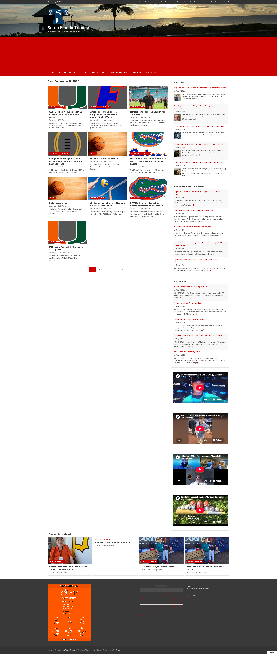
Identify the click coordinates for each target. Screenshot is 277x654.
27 (174, 604)
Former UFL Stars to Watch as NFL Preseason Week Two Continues (198, 319)
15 (143, 600)
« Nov (142, 613)
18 (162, 600)
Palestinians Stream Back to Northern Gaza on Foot (192, 208)
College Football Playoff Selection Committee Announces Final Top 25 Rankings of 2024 (66, 161)
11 (162, 596)
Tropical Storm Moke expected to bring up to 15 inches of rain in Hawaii (199, 108)
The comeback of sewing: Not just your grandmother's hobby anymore (199, 126)
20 (174, 600)
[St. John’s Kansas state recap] (107, 144)
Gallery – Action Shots (162, 2)
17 (155, 600)
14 (180, 596)
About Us (137, 73)
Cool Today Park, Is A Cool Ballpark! (157, 564)
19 (168, 600)
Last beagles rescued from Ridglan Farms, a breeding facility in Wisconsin (200, 144)
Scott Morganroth (57, 559)
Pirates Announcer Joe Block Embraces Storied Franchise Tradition (68, 565)
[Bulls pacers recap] (67, 188)
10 (155, 596)
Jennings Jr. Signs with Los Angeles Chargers (190, 303)
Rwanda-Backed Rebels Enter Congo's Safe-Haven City (193, 192)
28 (180, 604)
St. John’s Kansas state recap (104, 158)
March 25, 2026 (192, 570)
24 (155, 604)
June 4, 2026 (99, 543)
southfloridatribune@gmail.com (197, 586)
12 (168, 596)
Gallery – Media (208, 2)
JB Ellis (93, 153)
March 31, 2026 (146, 567)
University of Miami (57, 106)
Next (121, 269)
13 (174, 596)
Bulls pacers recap (58, 203)
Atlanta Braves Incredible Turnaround (112, 540)
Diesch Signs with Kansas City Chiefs (187, 336)
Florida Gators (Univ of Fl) (100, 106)
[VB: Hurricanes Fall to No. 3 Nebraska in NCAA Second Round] (107, 188)
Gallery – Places (176, 2)
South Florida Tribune (68, 27)
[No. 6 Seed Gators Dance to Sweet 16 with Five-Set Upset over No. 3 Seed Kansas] (148, 144)
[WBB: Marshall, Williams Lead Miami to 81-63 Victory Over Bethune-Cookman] (67, 97)
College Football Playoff (59, 153)
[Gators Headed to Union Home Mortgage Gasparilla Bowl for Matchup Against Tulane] (107, 97)
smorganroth (67, 120)
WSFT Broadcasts (119, 73)
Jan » (181, 613)
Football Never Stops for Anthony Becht (188, 287)
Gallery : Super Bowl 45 (222, 2)
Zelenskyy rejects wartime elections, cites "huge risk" (192, 163)
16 (149, 600)
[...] (196, 101)
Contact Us (151, 73)
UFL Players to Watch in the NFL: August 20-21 (190, 352)
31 (155, 608)
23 (149, 604)
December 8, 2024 (55, 120)
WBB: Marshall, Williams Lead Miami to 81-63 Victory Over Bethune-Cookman (66, 114)
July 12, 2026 (53, 570)
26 (168, 604)
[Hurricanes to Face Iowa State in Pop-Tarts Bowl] (148, 97)
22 (143, 604)
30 (149, 608)
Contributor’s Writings (93, 73)
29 (143, 608)
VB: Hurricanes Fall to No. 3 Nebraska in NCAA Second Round (107, 204)
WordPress (116, 648)
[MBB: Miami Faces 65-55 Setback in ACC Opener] (67, 232)
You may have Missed (60, 532)
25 (162, 604)
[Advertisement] (138, 53)
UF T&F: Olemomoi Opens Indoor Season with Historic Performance (146, 204)
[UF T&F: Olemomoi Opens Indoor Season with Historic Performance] (148, 188)
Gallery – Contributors (146, 2)
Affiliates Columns (68, 73)
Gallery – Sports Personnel (192, 2)
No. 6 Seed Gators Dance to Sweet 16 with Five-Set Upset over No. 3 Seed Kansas (148, 161)
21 (180, 600)
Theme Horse (90, 648)
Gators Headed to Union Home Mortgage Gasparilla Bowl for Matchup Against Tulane (104, 114)
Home (52, 73)
